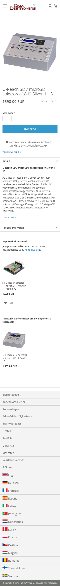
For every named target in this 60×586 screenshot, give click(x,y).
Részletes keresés (13, 460)
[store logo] (23, 7)
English (12, 475)
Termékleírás (11, 152)
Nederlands (15, 522)
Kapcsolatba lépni (13, 402)
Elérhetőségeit (11, 394)
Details (6, 160)
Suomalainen (16, 568)
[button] (5, 302)
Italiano (13, 506)
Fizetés (6, 431)
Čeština (13, 545)
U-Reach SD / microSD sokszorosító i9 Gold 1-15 (15, 358)
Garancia (8, 445)
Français (13, 491)
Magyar (13, 553)
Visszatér (8, 453)
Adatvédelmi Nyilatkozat (17, 416)
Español (13, 498)
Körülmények (10, 409)
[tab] (30, 160)
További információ (13, 227)
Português (14, 514)
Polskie (12, 537)
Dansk (12, 529)
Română (13, 560)
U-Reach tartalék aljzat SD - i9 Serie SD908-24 (16, 286)
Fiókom (7, 467)
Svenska (13, 576)
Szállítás (7, 438)
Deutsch (13, 483)
